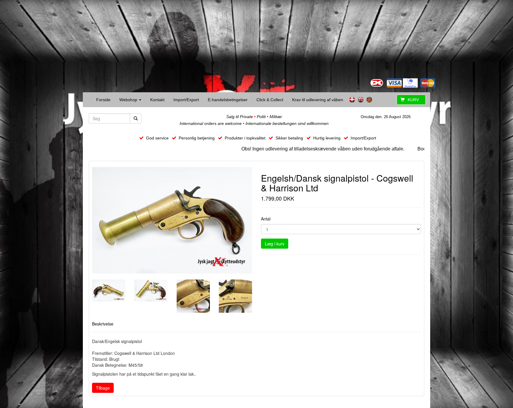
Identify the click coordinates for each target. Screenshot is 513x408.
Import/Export (186, 99)
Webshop (128, 99)
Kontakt (157, 99)
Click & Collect (269, 99)
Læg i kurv (274, 244)
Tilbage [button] (103, 388)
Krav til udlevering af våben (317, 99)
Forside (103, 99)
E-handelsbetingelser (228, 99)
